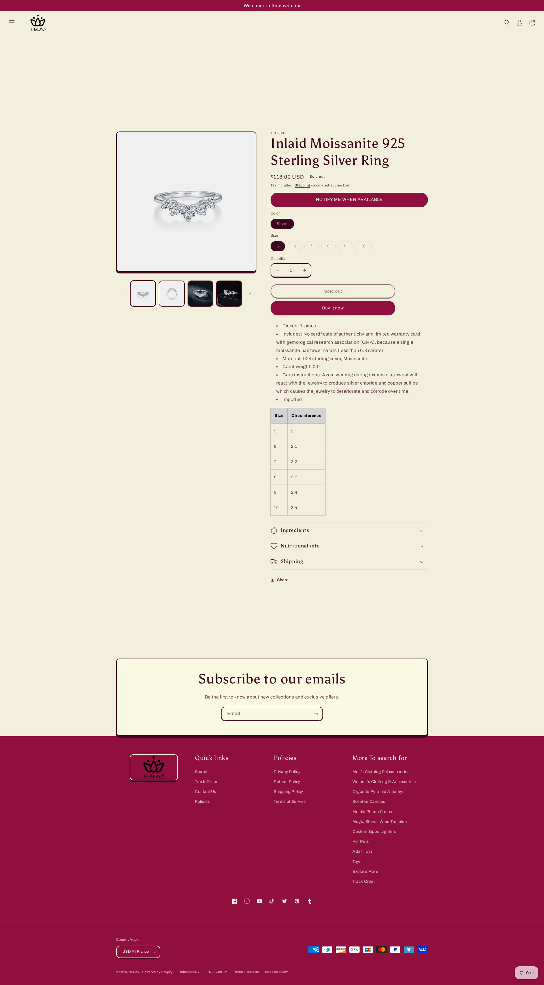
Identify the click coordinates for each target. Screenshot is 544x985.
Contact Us (205, 791)
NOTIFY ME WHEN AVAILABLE (349, 199)
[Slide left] (122, 293)
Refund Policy (287, 782)
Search (202, 772)
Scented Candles (368, 801)
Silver (285, 225)
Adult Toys (362, 851)
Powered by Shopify (157, 972)
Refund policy (189, 971)
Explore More (365, 871)
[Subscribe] (316, 714)
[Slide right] (250, 293)
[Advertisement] (272, 78)
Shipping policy (276, 971)
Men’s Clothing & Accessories (381, 772)
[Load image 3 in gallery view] (200, 293)
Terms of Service (290, 801)
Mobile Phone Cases (372, 812)
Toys (356, 861)
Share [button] (283, 580)
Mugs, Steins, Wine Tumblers (380, 822)
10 (366, 247)
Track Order (206, 782)
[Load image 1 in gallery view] (143, 293)
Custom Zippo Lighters (374, 831)
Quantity (278, 259)
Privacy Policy (287, 772)
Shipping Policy (288, 791)
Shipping (302, 185)
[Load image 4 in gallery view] (229, 293)
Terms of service (246, 971)
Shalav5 (135, 972)
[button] (12, 22)
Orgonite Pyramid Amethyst (379, 791)
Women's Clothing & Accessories (384, 782)
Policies (202, 801)
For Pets (360, 841)
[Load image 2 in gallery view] (171, 293)
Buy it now (333, 308)
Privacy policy (216, 971)
